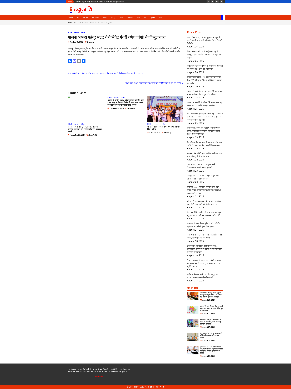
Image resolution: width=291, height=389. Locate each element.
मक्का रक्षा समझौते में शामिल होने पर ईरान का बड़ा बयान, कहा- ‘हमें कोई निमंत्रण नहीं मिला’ (210, 321)
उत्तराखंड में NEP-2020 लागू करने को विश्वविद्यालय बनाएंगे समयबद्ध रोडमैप (211, 335)
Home (70, 23)
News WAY (92, 135)
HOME (71, 17)
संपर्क (160, 17)
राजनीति (105, 17)
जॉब (145, 17)
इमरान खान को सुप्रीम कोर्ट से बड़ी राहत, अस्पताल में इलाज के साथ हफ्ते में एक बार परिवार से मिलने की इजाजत (204, 248)
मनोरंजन (82, 124)
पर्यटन (138, 17)
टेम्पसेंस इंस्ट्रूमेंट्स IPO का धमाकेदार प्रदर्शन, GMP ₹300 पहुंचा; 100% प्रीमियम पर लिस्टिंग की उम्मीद (106, 2)
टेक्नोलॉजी (130, 17)
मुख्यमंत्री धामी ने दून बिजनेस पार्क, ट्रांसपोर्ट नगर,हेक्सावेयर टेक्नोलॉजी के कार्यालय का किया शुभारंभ (105, 73)
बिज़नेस (121, 17)
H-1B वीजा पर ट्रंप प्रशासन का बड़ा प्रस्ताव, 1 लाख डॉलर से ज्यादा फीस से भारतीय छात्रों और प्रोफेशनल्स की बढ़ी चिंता (205, 116)
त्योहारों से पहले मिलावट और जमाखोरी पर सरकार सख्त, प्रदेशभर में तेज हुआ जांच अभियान (211, 308)
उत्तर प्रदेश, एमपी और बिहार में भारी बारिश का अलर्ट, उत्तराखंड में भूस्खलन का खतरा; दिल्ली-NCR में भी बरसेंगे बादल (203, 130)
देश (78, 17)
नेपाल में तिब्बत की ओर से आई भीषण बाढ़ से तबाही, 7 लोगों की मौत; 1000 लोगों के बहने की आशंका (204, 54)
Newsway (90, 42)
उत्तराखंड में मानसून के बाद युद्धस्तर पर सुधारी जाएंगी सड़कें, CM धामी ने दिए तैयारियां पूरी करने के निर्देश (204, 40)
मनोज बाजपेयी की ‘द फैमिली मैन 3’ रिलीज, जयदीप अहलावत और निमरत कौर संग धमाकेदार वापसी (85, 129)
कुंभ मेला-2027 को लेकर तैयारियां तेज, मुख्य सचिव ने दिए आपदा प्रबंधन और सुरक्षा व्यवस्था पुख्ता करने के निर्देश (204, 190)
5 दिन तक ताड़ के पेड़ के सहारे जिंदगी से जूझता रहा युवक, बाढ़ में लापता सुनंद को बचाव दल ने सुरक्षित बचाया (204, 263)
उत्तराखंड (85, 17)
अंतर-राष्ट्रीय (95, 17)
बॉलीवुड (113, 17)
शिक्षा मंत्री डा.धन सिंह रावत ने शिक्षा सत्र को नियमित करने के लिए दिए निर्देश (154, 83)
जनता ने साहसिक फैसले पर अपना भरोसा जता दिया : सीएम (163, 127)
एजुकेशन (152, 17)
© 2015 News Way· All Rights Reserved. (145, 386)
